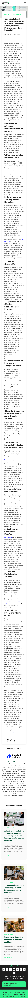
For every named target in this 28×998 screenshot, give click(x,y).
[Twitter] (10, 740)
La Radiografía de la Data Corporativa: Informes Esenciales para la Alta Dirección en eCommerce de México (14, 836)
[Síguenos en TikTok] (24, 969)
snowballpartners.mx (14, 732)
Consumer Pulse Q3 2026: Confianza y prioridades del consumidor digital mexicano (14, 889)
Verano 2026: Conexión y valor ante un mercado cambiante (13, 939)
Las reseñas (8, 537)
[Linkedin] (14, 740)
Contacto (15, 978)
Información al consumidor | (12, 992)
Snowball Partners (14, 762)
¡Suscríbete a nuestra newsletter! (10, 984)
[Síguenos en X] (7, 969)
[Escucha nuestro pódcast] (21, 969)
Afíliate (22, 978)
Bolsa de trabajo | (18, 976)
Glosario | (8, 978)
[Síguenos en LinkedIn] (17, 969)
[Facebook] (7, 740)
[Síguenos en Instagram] (10, 969)
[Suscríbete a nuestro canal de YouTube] (14, 969)
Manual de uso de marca (18, 996)
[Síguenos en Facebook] (3, 969)
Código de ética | (14, 994)
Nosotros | (8, 976)
